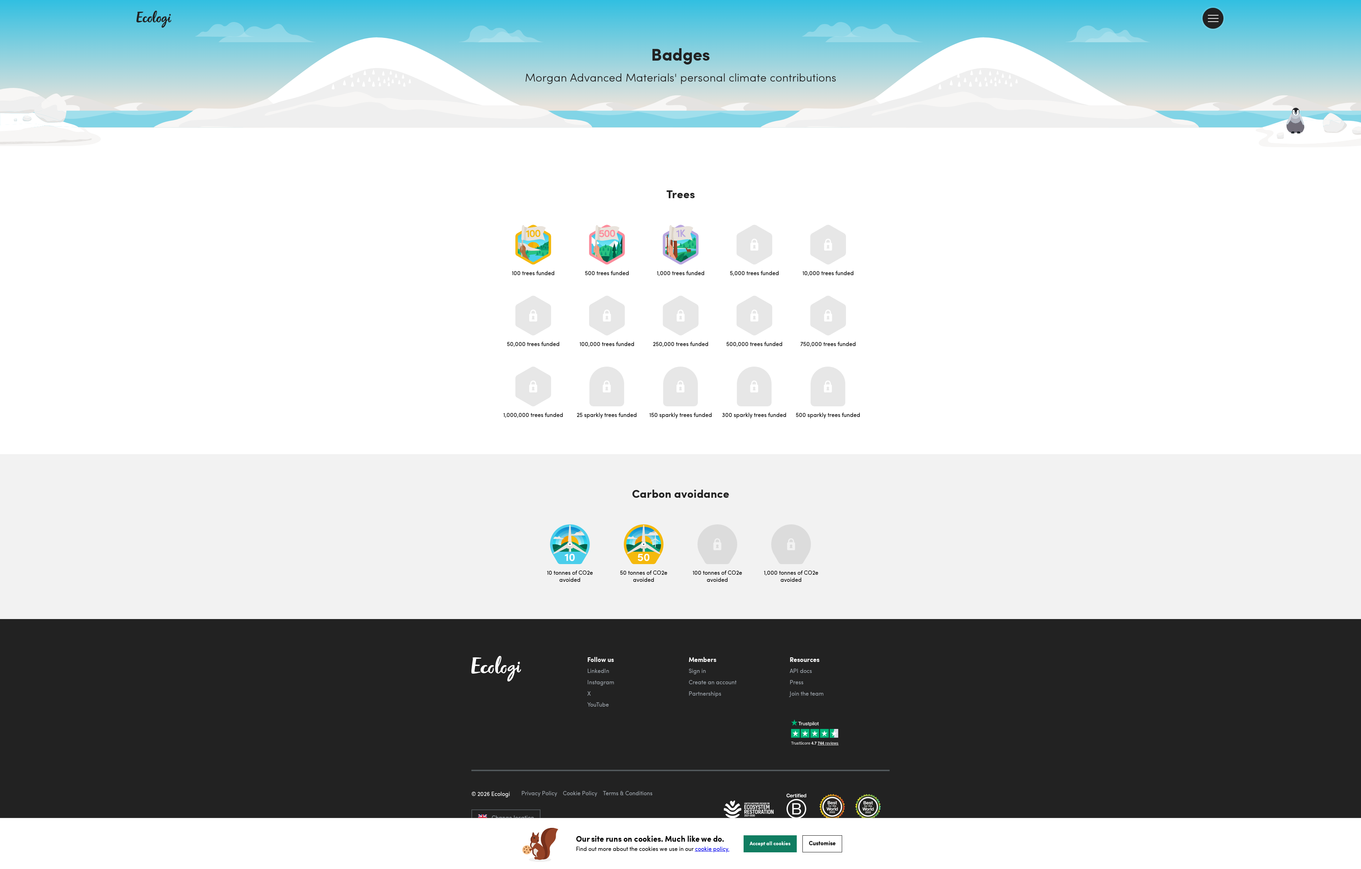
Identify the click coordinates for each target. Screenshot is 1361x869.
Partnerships (705, 693)
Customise (822, 843)
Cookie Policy (580, 793)
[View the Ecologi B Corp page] (796, 810)
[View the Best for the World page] (832, 810)
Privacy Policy (539, 793)
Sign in (697, 670)
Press (796, 682)
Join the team (807, 693)
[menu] (1213, 18)
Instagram (600, 682)
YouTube (598, 704)
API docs (801, 670)
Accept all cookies (770, 843)
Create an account (712, 682)
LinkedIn (598, 670)
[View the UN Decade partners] (749, 810)
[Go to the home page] (154, 20)
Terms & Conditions (628, 793)
